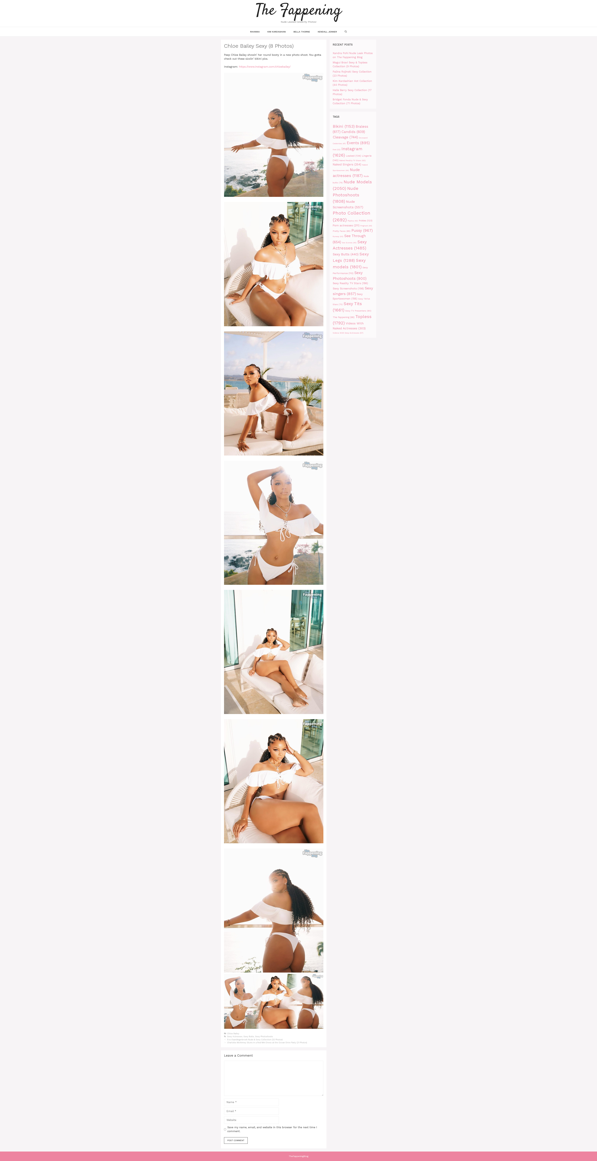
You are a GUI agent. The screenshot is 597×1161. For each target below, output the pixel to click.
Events (358, 143)
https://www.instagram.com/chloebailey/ (265, 66)
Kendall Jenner (327, 31)
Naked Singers (347, 164)
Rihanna (255, 31)
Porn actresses (346, 225)
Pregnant (366, 226)
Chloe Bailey (233, 1033)
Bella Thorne (302, 31)
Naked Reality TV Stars (352, 160)
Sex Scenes (349, 243)
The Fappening (343, 317)
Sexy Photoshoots (264, 1036)
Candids (353, 132)
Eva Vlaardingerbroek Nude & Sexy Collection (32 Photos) (255, 1039)
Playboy (353, 221)
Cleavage (345, 137)
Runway (338, 237)
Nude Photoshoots (346, 195)
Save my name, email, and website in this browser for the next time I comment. (272, 1129)
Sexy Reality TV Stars (350, 283)
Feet (336, 150)
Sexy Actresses (234, 1036)
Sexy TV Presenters (358, 310)
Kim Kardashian (276, 31)
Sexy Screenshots (348, 288)
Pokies (365, 220)
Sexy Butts (248, 1036)
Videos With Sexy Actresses (348, 333)
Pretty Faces (341, 231)
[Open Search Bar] (346, 31)
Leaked (353, 155)
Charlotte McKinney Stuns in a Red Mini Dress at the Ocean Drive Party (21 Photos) (267, 1042)
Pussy (362, 230)
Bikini (344, 126)
